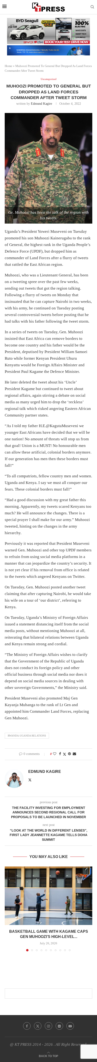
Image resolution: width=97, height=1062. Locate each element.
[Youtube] (70, 1026)
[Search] (92, 7)
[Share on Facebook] (60, 754)
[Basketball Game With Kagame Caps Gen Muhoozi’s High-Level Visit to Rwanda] (48, 895)
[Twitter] (37, 1026)
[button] (9, 909)
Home (8, 66)
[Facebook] (27, 1026)
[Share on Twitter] (64, 754)
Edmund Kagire (41, 103)
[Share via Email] (74, 754)
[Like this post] (54, 754)
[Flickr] (59, 1026)
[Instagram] (48, 1026)
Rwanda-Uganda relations (27, 735)
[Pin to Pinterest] (69, 754)
